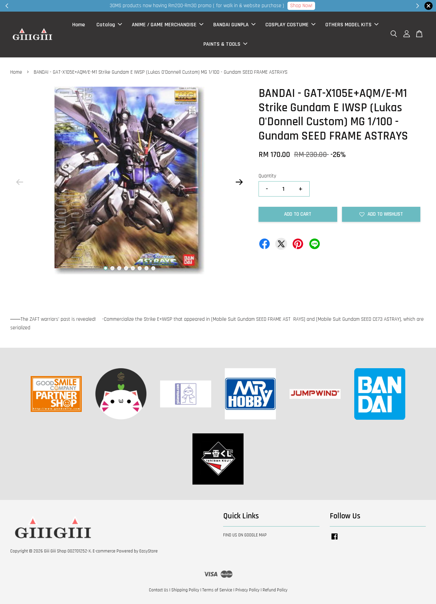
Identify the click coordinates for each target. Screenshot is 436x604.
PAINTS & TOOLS (221, 44)
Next (239, 182)
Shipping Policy (185, 590)
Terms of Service (217, 590)
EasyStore (148, 551)
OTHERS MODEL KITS (348, 24)
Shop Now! (301, 5)
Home (78, 24)
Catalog (105, 24)
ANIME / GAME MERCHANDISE (164, 24)
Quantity (267, 176)
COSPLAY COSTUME (287, 24)
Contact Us (158, 590)
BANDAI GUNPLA (231, 24)
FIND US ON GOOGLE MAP (245, 535)
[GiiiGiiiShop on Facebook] (334, 540)
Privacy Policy (247, 590)
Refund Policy (275, 590)
